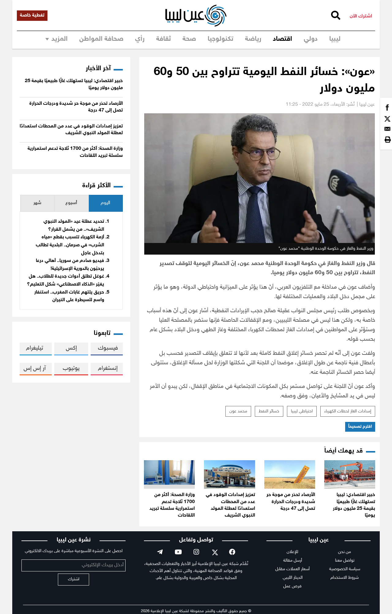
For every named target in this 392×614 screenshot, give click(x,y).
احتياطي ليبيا (302, 411)
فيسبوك (108, 348)
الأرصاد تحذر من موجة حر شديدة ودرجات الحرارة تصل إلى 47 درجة (290, 502)
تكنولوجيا (220, 39)
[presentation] (106, 203)
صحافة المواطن (101, 39)
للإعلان (292, 552)
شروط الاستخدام (344, 577)
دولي (311, 39)
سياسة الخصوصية (344, 569)
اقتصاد (282, 39)
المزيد (59, 39)
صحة (189, 39)
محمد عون (238, 411)
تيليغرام (34, 348)
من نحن (344, 552)
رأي (140, 39)
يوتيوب (71, 368)
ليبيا (335, 39)
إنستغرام (108, 368)
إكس (71, 348)
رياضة (253, 39)
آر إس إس (35, 368)
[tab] (106, 203)
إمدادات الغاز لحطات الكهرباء (347, 411)
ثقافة (163, 39)
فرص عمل (292, 586)
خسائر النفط (269, 411)
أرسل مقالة (292, 560)
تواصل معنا (344, 560)
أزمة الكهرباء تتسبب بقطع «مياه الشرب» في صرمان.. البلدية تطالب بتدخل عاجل (70, 245)
